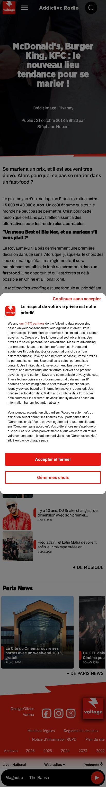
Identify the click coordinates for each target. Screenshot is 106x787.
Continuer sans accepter (77, 299)
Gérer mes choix (53, 477)
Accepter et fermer (53, 459)
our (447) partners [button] (32, 323)
